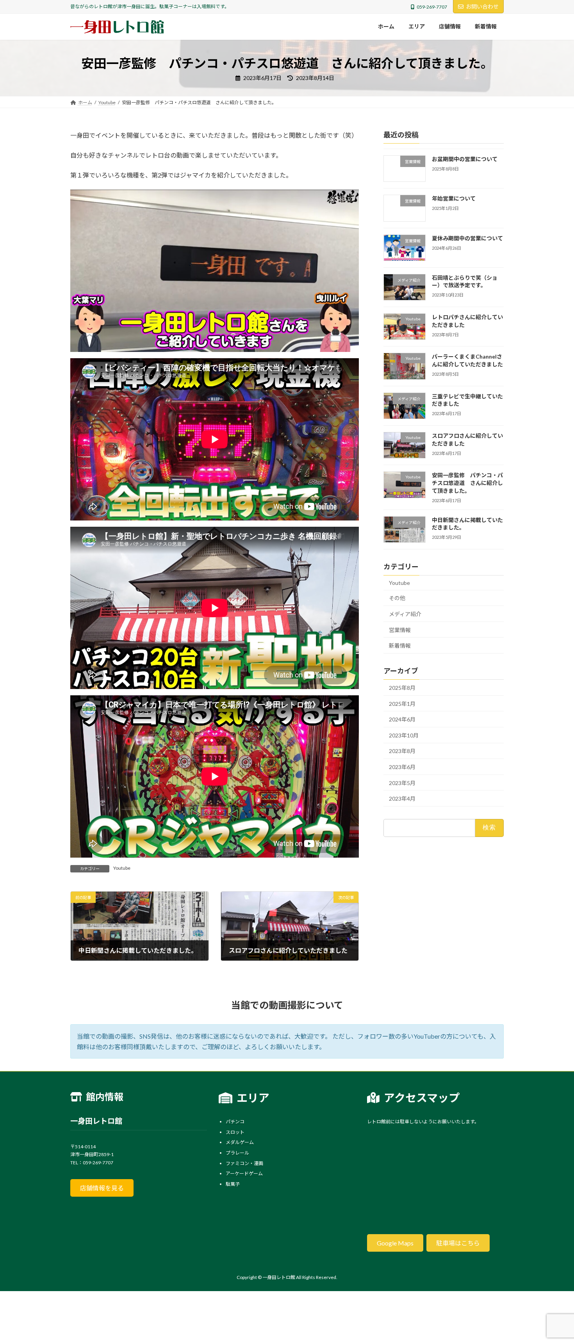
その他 (397, 598)
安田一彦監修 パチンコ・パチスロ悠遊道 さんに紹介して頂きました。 (467, 483)
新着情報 (400, 645)
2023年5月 (402, 782)
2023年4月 (402, 798)
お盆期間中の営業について (464, 159)
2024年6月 (402, 719)
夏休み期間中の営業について (467, 237)
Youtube (121, 868)
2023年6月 (402, 767)
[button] (102, 1188)
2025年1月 (402, 703)
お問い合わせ (482, 6)
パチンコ (235, 1121)
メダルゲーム (240, 1142)
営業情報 (400, 629)
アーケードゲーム (244, 1173)
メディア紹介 (405, 614)
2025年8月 (402, 687)
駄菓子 (233, 1184)
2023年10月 (404, 735)
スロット (235, 1132)
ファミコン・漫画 (244, 1163)
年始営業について (454, 198)
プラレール (237, 1153)
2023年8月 (402, 751)
